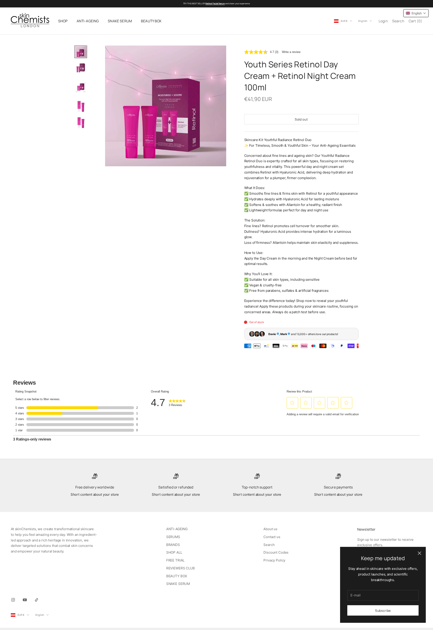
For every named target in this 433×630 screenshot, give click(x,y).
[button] (416, 13)
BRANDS (173, 545)
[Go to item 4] (80, 106)
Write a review (291, 52)
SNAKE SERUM (120, 20)
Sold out (301, 119)
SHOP (63, 20)
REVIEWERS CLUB (180, 568)
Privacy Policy (274, 560)
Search (268, 545)
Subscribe (383, 610)
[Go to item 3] (80, 87)
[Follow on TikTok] (36, 600)
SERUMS (173, 537)
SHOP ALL (174, 552)
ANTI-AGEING (88, 20)
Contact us (271, 537)
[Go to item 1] (80, 52)
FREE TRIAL (175, 560)
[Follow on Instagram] (13, 600)
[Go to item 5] (80, 122)
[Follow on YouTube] (25, 600)
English (362, 21)
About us (270, 529)
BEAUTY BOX (151, 20)
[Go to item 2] (80, 68)
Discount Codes (275, 552)
